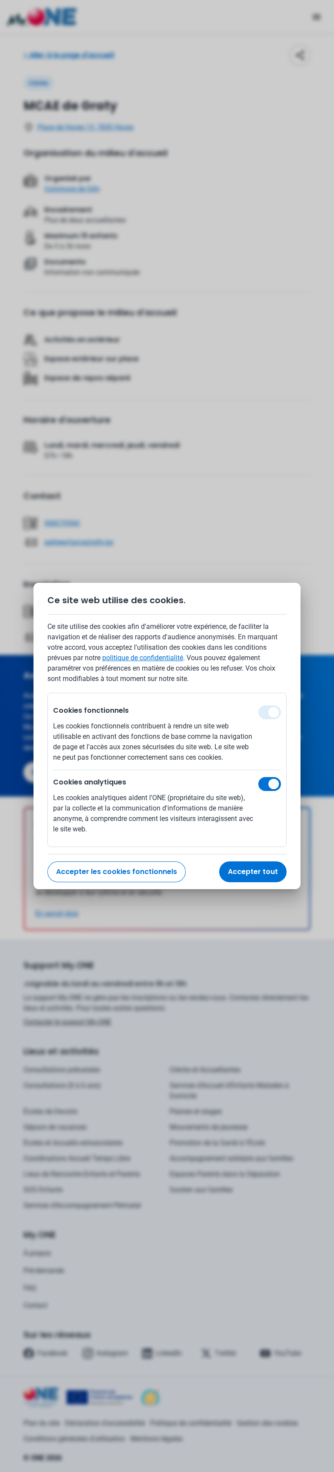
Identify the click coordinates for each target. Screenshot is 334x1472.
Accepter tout (253, 872)
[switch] (269, 784)
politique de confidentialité (142, 658)
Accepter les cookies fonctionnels (116, 872)
